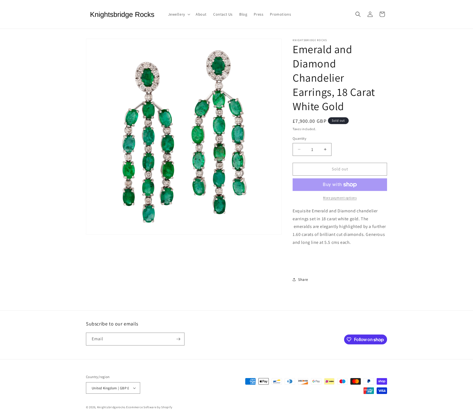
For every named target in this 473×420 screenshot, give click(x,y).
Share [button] (303, 279)
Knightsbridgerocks (111, 407)
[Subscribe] (178, 339)
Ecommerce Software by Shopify (149, 407)
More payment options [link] (340, 198)
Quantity (299, 138)
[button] (178, 14)
